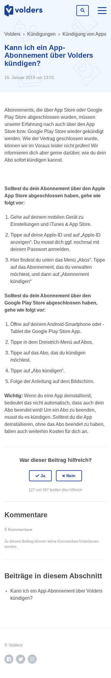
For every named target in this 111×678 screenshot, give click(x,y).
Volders (12, 34)
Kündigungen (41, 34)
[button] (40, 476)
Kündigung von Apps (84, 34)
